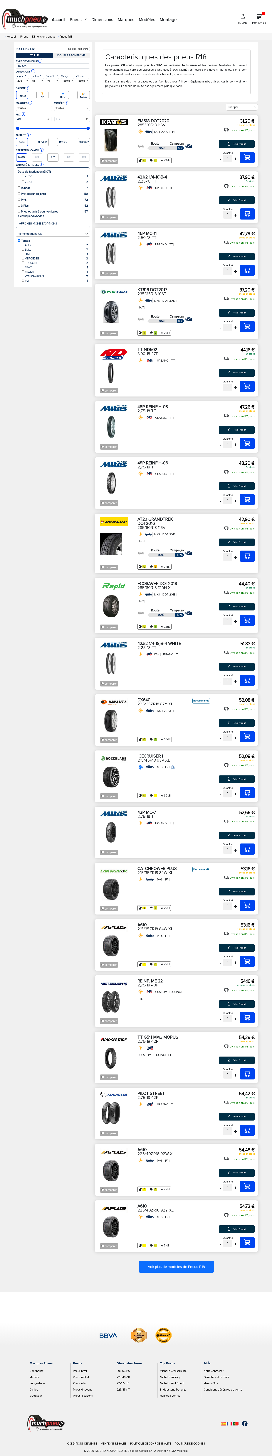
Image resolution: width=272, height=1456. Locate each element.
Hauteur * (36, 76)
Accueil (58, 19)
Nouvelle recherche (78, 49)
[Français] (229, 1423)
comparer (111, 161)
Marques (126, 19)
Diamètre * (52, 76)
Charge (65, 76)
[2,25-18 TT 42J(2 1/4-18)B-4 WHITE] (247, 680)
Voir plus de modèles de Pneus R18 (176, 1267)
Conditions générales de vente (223, 1389)
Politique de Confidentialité (150, 1443)
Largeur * (21, 76)
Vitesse (80, 76)
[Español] (223, 1423)
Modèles (147, 19)
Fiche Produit (239, 144)
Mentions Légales (113, 1443)
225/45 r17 (123, 1389)
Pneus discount (82, 1389)
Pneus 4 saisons (83, 1395)
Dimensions (102, 19)
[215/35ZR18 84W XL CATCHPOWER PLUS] (247, 905)
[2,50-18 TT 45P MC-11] (247, 270)
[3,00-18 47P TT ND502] (247, 386)
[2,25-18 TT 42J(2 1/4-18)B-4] (247, 214)
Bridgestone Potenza (173, 1389)
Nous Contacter (214, 1371)
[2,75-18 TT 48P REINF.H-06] (247, 499)
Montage (168, 19)
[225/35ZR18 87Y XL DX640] (247, 736)
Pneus (76, 19)
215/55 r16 (123, 1383)
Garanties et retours (216, 1377)
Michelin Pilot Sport (172, 1383)
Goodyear (36, 1395)
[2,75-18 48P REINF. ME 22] (247, 1017)
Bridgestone (37, 1383)
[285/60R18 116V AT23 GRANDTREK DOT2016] (247, 556)
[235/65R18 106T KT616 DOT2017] (247, 326)
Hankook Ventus (170, 1395)
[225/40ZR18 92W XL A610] (247, 1186)
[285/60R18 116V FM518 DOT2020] (247, 157)
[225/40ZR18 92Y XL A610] (247, 1242)
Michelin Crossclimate (173, 1371)
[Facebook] (242, 1423)
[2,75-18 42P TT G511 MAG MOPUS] (247, 1073)
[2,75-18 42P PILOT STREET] (247, 1130)
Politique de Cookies (190, 1443)
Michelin (35, 1377)
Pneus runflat (81, 1377)
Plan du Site (211, 1383)
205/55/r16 (123, 1371)
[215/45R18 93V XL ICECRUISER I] (247, 792)
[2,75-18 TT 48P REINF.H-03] (247, 443)
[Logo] (46, 1423)
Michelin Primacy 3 (171, 1377)
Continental (37, 1371)
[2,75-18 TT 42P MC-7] (247, 849)
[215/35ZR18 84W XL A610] (247, 961)
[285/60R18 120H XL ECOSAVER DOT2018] (247, 620)
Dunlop (34, 1389)
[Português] (236, 1423)
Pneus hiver (80, 1371)
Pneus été (79, 1383)
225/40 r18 (123, 1377)
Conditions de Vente (82, 1443)
